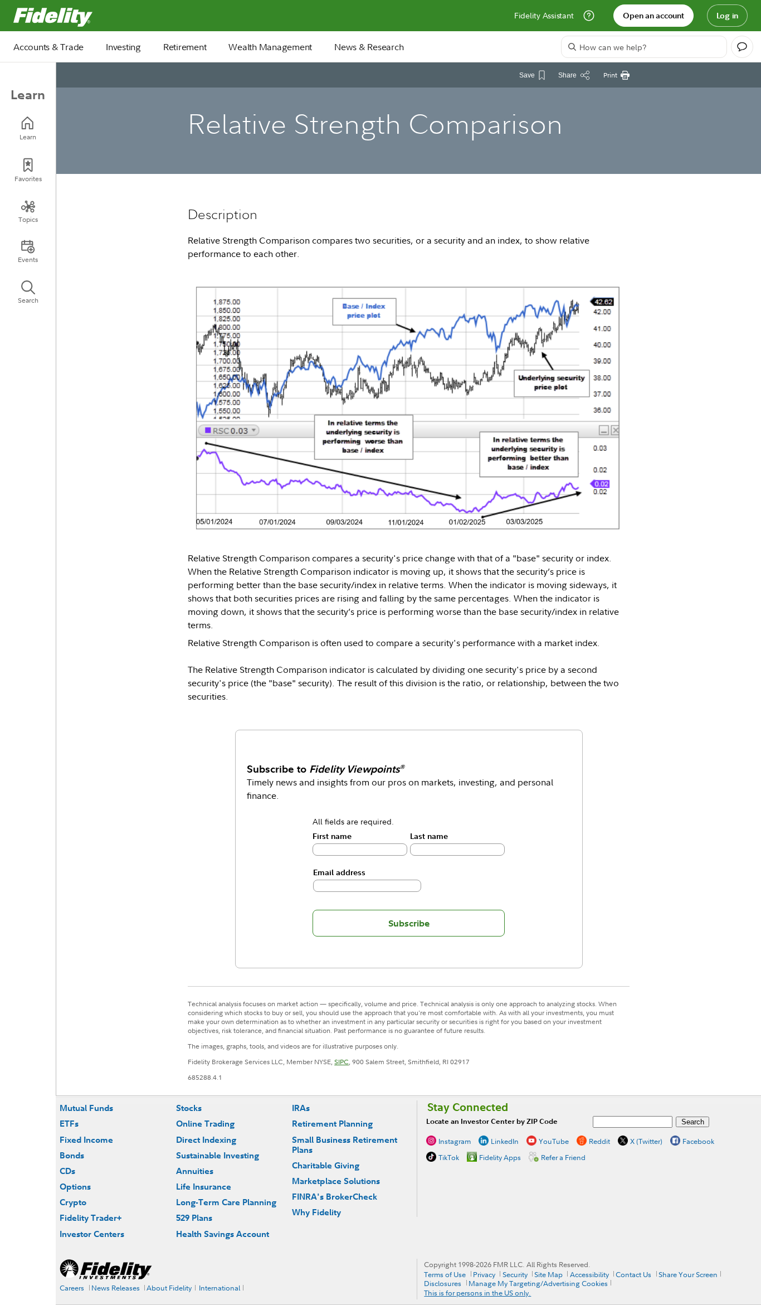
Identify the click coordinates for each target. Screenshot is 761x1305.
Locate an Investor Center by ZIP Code (492, 1121)
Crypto (73, 1202)
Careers (72, 1287)
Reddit (599, 1141)
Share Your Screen (688, 1274)
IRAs (301, 1108)
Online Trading (205, 1123)
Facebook (698, 1141)
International (219, 1287)
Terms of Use (445, 1274)
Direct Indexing (206, 1139)
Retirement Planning (332, 1123)
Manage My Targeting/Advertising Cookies (538, 1283)
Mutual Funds (86, 1108)
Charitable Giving (325, 1165)
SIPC (341, 1061)
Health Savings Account (222, 1234)
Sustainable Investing (217, 1155)
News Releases (115, 1287)
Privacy (484, 1274)
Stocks (189, 1108)
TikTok (448, 1157)
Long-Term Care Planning (226, 1202)
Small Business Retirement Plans (344, 1144)
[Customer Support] (589, 15)
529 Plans (194, 1217)
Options (75, 1186)
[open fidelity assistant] (742, 47)
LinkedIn (505, 1141)
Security (515, 1274)
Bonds (72, 1155)
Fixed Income (86, 1139)
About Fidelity (169, 1287)
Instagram (454, 1141)
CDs (67, 1171)
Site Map (548, 1274)
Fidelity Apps (500, 1157)
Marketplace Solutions (336, 1181)
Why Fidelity (316, 1212)
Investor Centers (92, 1234)
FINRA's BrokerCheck (334, 1196)
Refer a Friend (563, 1157)
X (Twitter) (646, 1141)
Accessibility (589, 1274)
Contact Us (633, 1274)
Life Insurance (203, 1186)
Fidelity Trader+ (90, 1217)
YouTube (554, 1141)
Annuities (194, 1171)
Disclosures (442, 1283)
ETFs (69, 1123)
